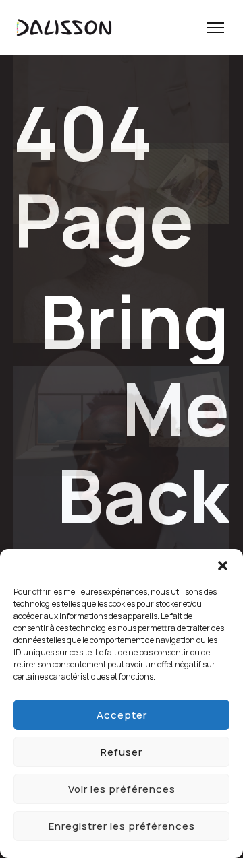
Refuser (121, 752)
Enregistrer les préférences (122, 826)
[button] (223, 565)
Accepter (122, 715)
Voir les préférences (122, 789)
